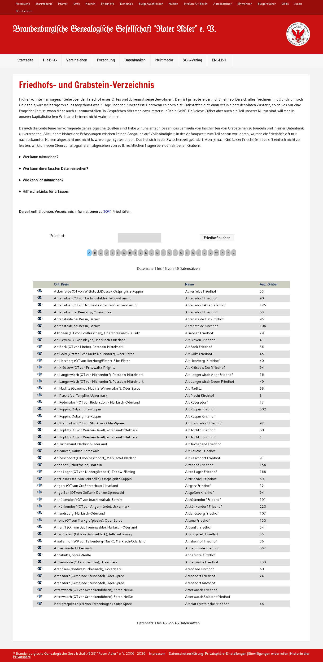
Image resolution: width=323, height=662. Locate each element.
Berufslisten (24, 11)
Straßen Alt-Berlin (196, 3)
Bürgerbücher (267, 3)
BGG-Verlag (192, 60)
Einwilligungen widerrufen (268, 653)
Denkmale (126, 3)
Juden (298, 3)
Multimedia (164, 60)
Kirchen (91, 3)
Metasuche (23, 3)
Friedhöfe (107, 3)
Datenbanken (135, 60)
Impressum (157, 653)
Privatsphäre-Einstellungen (225, 653)
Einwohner (244, 3)
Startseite (25, 60)
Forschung (106, 60)
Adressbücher (222, 3)
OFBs (285, 3)
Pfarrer (63, 3)
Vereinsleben (76, 60)
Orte (77, 3)
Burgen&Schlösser (151, 3)
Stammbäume (44, 3)
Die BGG (50, 60)
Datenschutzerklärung (186, 653)
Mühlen (173, 3)
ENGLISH (219, 60)
